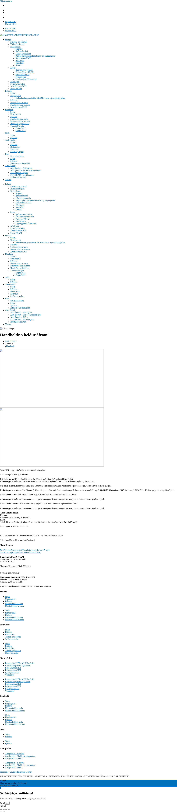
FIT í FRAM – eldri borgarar (22, 175)
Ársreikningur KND (18, 107)
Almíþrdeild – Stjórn (13, 758)
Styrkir (18, 65)
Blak (7, 154)
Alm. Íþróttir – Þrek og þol (21, 168)
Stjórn (12, 93)
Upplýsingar (15, 46)
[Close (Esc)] (1, 809)
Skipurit (19, 49)
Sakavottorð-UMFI (23, 58)
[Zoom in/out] (9, 809)
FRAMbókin (21, 77)
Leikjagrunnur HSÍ (13, 668)
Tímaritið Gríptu (17, 126)
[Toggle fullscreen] (6, 809)
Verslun (8, 180)
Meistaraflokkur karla (19, 102)
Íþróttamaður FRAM (24, 70)
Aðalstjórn (20, 60)
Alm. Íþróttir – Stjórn (19, 173)
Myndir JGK (10, 21)
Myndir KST (10, 24)
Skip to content (6, 1)
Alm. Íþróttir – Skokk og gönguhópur (25, 170)
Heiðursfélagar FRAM (25, 72)
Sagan (12, 67)
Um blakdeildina (17, 156)
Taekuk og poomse (13, 637)
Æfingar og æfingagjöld (20, 163)
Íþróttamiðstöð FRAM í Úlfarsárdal (19, 663)
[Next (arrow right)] (4, 811)
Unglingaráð (15, 95)
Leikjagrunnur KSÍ (13, 670)
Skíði (7, 133)
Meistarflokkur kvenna (14, 606)
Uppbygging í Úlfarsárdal (26, 79)
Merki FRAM (16, 88)
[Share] (4, 809)
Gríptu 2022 (21, 130)
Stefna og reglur (16, 151)
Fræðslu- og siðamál (18, 42)
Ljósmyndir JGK (12, 672)
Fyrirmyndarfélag (17, 84)
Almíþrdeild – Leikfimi (14, 754)
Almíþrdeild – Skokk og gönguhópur (20, 756)
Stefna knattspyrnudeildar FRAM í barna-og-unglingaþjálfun (40, 98)
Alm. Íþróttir (10, 166)
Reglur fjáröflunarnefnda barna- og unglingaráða (35, 56)
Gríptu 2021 (21, 128)
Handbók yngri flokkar (19, 123)
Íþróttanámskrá (22, 51)
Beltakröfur (15, 147)
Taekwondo (10, 140)
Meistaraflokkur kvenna (20, 105)
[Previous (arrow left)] (1, 811)
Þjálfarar (13, 100)
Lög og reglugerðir (23, 53)
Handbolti (9, 109)
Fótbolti (8, 91)
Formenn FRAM (22, 74)
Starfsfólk (19, 63)
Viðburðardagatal (17, 44)
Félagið (8, 39)
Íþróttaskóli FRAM (18, 177)
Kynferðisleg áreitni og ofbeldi (17, 665)
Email (2, 803)
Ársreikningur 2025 (18, 86)
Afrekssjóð (14, 81)
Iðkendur (14, 149)
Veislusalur (9, 675)
